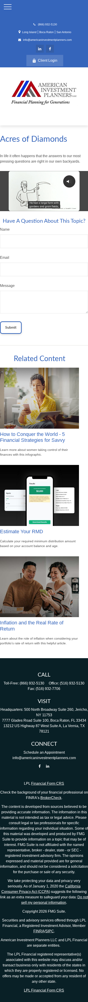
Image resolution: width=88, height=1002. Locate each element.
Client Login (47, 60)
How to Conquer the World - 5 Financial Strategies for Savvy (32, 437)
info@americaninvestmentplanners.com (47, 40)
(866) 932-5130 (47, 24)
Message (7, 286)
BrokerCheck (50, 798)
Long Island (29, 32)
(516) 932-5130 (72, 683)
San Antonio (63, 32)
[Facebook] (50, 49)
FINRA (38, 931)
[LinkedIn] (40, 49)
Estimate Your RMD (21, 531)
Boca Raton (46, 32)
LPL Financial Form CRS (44, 990)
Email (4, 257)
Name (5, 229)
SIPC (49, 931)
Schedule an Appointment (44, 752)
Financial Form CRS (47, 783)
